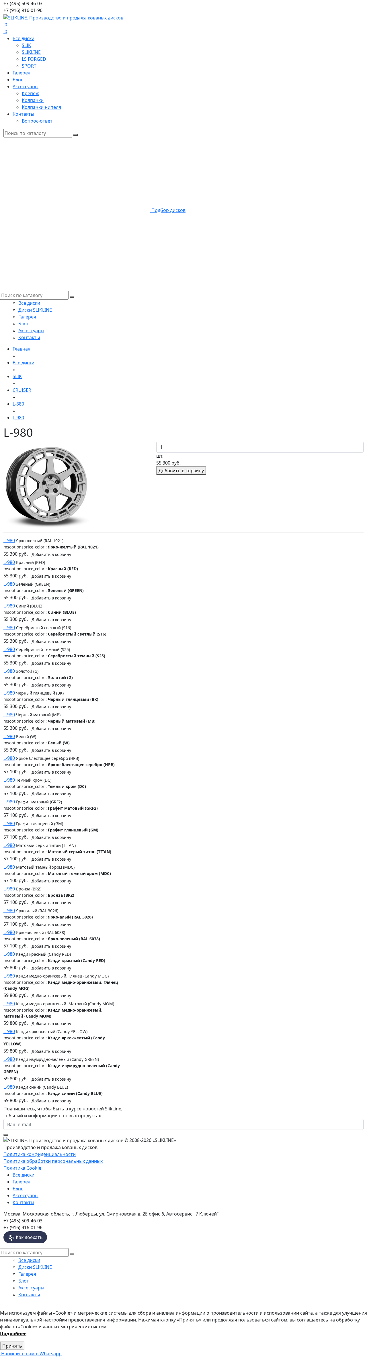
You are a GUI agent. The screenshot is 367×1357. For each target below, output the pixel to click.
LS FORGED (34, 59)
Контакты (23, 114)
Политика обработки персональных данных (53, 1161)
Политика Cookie (22, 1168)
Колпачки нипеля (41, 107)
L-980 (9, 540)
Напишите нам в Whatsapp (31, 1353)
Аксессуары (25, 86)
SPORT (29, 66)
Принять (12, 1346)
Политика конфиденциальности (39, 1154)
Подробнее (13, 1333)
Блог (18, 79)
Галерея (21, 73)
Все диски (23, 38)
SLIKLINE (31, 52)
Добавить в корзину (181, 470)
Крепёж (30, 93)
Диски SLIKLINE (35, 310)
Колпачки (33, 100)
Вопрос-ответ (37, 121)
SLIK (26, 45)
